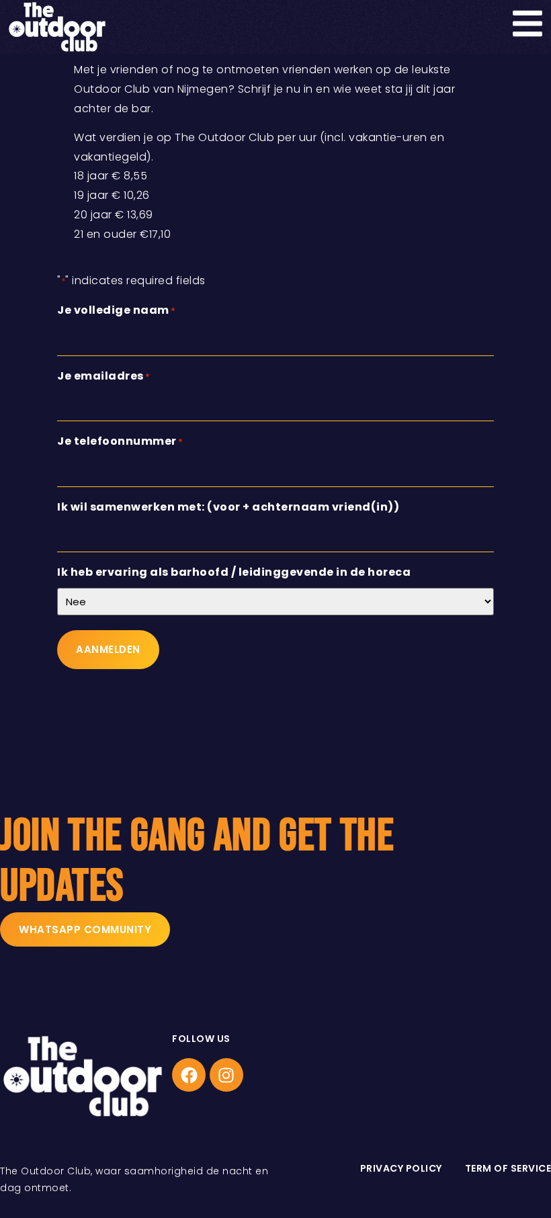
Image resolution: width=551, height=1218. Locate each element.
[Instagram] (226, 1075)
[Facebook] (189, 1075)
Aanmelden (108, 649)
